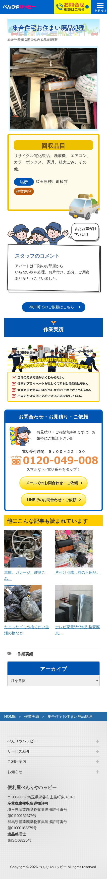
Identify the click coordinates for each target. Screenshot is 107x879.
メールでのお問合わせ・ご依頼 (52, 483)
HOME (10, 716)
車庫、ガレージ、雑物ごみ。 (24, 575)
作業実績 (25, 654)
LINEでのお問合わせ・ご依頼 (51, 500)
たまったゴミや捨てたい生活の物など (26, 630)
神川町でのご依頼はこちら (51, 307)
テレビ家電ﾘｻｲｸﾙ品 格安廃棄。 (77, 630)
